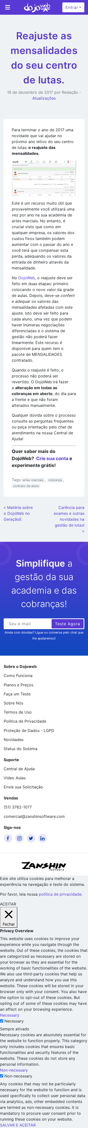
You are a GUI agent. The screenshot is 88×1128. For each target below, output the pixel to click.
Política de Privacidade (25, 721)
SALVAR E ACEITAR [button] (18, 1125)
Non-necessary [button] (14, 1070)
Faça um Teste (17, 693)
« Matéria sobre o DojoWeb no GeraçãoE (18, 513)
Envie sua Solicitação (23, 786)
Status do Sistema (20, 748)
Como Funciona (18, 675)
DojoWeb (26, 277)
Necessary (14, 1021)
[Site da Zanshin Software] (44, 866)
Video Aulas (15, 777)
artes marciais (33, 480)
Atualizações (44, 98)
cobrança (55, 480)
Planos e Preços (18, 684)
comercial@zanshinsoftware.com (34, 816)
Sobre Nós (13, 703)
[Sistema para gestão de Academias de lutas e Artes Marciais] (37, 7)
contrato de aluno (26, 486)
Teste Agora (67, 623)
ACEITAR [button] (8, 904)
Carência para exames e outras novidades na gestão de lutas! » (69, 519)
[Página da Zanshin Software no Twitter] (32, 838)
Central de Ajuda (19, 768)
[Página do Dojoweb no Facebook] (9, 838)
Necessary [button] (9, 1015)
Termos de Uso (18, 712)
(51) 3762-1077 (18, 807)
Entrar (72, 7)
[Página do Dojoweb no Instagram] (20, 838)
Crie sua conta (52, 458)
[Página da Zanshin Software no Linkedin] (43, 838)
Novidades (13, 739)
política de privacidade (60, 894)
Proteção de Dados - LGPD (29, 730)
